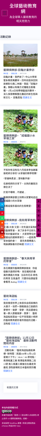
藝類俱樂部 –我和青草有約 (19, 220)
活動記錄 (14, 73)
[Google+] (2, 227)
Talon (18, 426)
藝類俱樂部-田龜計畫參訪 (18, 70)
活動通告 (14, 142)
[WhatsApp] (2, 218)
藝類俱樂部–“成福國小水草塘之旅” (19, 136)
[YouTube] (2, 232)
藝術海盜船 (10, 296)
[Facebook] (2, 200)
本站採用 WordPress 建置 (11, 423)
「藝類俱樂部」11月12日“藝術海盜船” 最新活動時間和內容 (20, 340)
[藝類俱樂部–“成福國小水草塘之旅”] (20, 120)
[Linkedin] (2, 208)
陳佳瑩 (5, 73)
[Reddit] (2, 222)
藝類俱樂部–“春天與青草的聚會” (19, 259)
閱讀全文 (27, 97)
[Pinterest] (2, 213)
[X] (2, 204)
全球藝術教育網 (23, 8)
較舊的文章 (12, 387)
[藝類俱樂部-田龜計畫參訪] (20, 55)
